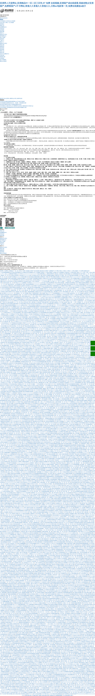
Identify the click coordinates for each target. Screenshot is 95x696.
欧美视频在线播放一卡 (81, 445)
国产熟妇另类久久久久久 (26, 332)
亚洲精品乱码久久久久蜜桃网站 (77, 504)
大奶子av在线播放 (33, 437)
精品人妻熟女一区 (25, 311)
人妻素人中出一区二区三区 (57, 397)
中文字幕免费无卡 (35, 308)
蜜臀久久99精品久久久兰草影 (65, 320)
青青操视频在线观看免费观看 (57, 582)
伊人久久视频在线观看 (71, 552)
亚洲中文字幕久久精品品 (78, 595)
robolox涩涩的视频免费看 (62, 436)
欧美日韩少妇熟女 (7, 339)
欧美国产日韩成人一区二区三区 (41, 530)
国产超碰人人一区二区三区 (87, 274)
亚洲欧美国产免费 (11, 475)
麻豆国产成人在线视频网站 (88, 503)
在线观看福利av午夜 (57, 546)
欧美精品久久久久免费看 (45, 411)
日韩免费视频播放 (19, 510)
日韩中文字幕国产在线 (73, 607)
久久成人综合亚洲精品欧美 (9, 492)
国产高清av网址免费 (86, 592)
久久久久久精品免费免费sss (38, 274)
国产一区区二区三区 (60, 574)
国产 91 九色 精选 (39, 342)
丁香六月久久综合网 (64, 321)
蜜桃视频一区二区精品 (42, 472)
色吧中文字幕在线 (7, 347)
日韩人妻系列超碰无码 (24, 296)
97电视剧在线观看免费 (53, 321)
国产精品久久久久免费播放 (20, 282)
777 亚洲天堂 (68, 281)
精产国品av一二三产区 (63, 452)
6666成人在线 (20, 379)
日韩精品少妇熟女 (67, 579)
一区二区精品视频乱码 (8, 318)
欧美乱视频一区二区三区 (45, 311)
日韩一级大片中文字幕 (57, 355)
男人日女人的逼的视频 (79, 284)
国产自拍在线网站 (63, 308)
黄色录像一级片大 (51, 361)
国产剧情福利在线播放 (64, 527)
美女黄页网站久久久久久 (35, 409)
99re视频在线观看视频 (77, 579)
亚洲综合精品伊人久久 (32, 606)
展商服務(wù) (3, 36)
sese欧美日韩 (36, 411)
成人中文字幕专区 (37, 348)
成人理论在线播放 (79, 351)
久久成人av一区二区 (25, 494)
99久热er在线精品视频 (47, 396)
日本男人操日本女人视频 (8, 501)
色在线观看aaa (39, 489)
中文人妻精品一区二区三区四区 (20, 554)
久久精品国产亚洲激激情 (11, 463)
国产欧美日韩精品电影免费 (11, 303)
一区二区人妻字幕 (83, 527)
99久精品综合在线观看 (81, 536)
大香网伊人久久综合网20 (70, 306)
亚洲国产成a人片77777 (47, 293)
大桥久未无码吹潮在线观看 (8, 317)
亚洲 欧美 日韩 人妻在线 (29, 302)
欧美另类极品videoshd (50, 327)
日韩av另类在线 (25, 424)
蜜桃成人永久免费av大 (66, 601)
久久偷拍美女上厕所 (45, 582)
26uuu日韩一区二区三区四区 (49, 424)
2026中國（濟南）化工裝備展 (7, 22)
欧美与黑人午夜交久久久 (75, 341)
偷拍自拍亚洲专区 (11, 576)
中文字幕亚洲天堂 (75, 354)
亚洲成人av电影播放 (75, 494)
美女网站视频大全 (68, 274)
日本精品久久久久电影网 (49, 549)
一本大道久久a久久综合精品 (86, 354)
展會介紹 (2, 25)
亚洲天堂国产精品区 (7, 335)
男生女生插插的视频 (49, 458)
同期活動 (2, 55)
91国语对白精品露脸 (82, 403)
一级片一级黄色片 (16, 411)
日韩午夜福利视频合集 (65, 469)
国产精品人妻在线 (32, 279)
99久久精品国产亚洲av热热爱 (15, 327)
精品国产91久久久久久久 (64, 339)
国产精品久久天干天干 (60, 329)
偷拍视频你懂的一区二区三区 (61, 290)
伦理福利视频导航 (81, 588)
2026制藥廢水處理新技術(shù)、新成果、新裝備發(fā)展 (13, 103)
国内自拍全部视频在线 (46, 409)
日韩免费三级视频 (57, 287)
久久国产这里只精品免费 (57, 434)
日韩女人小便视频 (68, 478)
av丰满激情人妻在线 (7, 512)
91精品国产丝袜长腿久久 (57, 311)
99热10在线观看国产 (70, 357)
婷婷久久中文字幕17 (81, 314)
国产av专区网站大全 (83, 573)
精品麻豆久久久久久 (10, 457)
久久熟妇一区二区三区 (82, 311)
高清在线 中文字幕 (83, 594)
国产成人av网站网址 (18, 396)
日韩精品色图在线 (19, 501)
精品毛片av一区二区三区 (43, 408)
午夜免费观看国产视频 (55, 479)
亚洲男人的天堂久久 (72, 308)
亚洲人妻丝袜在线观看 (61, 324)
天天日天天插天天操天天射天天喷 (76, 562)
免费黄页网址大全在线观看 (67, 305)
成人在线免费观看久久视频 (40, 507)
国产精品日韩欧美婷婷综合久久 (30, 326)
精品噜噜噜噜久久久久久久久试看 (61, 293)
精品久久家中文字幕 (5, 504)
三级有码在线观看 (71, 606)
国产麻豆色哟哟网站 (74, 399)
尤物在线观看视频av (33, 317)
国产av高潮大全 (88, 408)
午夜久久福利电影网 (47, 355)
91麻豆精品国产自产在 (7, 306)
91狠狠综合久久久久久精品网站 (54, 284)
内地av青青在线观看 (59, 282)
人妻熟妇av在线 (4, 314)
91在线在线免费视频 (14, 488)
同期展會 (2, 58)
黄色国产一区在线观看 (76, 327)
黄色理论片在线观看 (33, 394)
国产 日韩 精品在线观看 (56, 373)
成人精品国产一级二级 (79, 463)
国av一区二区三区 (47, 314)
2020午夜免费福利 (49, 510)
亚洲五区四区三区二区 (8, 282)
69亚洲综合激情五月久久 (18, 503)
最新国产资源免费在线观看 (42, 306)
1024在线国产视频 (47, 330)
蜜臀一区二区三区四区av (49, 335)
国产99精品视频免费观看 (87, 327)
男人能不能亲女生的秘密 (89, 347)
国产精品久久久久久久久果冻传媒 (47, 463)
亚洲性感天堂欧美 (52, 351)
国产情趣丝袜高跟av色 (28, 318)
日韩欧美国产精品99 (60, 463)
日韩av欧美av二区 (83, 376)
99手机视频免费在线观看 (45, 467)
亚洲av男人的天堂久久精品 (31, 601)
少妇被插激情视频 (45, 491)
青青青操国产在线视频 (33, 320)
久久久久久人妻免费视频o (40, 284)
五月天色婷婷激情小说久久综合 (74, 335)
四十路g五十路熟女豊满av (59, 518)
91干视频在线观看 (46, 348)
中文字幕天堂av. (64, 372)
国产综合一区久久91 (32, 321)
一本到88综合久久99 (15, 497)
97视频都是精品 (55, 411)
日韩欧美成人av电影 (24, 487)
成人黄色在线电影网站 (55, 488)
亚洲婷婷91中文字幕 (56, 536)
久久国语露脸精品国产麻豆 (57, 360)
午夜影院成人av (35, 412)
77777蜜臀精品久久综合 (48, 329)
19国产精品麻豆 (58, 388)
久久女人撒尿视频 (56, 314)
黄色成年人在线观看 (46, 360)
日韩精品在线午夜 (19, 336)
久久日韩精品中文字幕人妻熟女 (15, 314)
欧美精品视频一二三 (86, 326)
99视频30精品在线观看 (17, 391)
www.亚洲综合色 (38, 309)
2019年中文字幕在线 (46, 381)
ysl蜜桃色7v (32, 513)
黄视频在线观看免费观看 (79, 475)
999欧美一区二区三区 (73, 372)
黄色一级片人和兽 (54, 554)
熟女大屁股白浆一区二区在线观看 (83, 472)
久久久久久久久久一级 (56, 516)
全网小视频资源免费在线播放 (80, 400)
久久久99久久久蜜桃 (48, 446)
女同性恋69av (47, 333)
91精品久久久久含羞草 (89, 351)
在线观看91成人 (77, 338)
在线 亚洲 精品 (54, 527)
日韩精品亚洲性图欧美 (78, 299)
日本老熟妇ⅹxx (35, 403)
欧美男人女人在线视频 (7, 390)
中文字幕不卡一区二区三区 (86, 369)
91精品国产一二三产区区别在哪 (41, 281)
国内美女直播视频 (34, 533)
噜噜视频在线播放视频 (71, 439)
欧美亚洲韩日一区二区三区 (70, 467)
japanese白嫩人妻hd (47, 285)
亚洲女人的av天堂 (70, 518)
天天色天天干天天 (66, 287)
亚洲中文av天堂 (75, 419)
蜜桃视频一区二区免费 (80, 507)
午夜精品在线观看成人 (19, 382)
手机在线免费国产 (17, 312)
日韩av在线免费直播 (23, 439)
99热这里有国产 (15, 495)
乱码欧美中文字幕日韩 (9, 399)
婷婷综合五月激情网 (62, 562)
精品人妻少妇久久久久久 (29, 344)
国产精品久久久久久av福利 (51, 494)
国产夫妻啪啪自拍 (35, 522)
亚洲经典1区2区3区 (73, 537)
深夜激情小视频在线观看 (61, 318)
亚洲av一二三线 (14, 491)
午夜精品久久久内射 (36, 347)
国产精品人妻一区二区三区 (10, 595)
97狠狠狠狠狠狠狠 (38, 330)
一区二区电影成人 (76, 281)
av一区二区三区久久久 (9, 510)
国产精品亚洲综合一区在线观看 (13, 284)
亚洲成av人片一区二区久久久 (15, 364)
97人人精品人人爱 (68, 421)
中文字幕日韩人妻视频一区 (22, 394)
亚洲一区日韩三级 (84, 419)
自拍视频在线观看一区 (78, 598)
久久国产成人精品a (33, 539)
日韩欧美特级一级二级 (76, 525)
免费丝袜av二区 (26, 522)
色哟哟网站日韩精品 (75, 339)
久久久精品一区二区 (79, 409)
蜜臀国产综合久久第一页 (18, 306)
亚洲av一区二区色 (84, 501)
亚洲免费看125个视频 (72, 375)
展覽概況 (2, 24)
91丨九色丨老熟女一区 (35, 296)
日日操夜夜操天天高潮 (37, 314)
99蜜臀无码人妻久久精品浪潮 (27, 370)
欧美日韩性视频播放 (36, 531)
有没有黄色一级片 (40, 513)
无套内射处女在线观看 (44, 479)
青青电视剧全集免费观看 (74, 436)
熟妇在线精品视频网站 (56, 278)
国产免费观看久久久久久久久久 (56, 306)
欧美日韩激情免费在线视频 (52, 598)
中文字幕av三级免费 (80, 518)
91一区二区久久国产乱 (12, 376)
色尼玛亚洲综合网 (75, 481)
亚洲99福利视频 (85, 437)
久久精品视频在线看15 (89, 287)
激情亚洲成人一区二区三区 (30, 570)
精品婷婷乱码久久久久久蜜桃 (67, 479)
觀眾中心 (2, 42)
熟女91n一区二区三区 (58, 579)
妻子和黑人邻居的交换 (5, 352)
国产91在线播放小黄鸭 (49, 369)
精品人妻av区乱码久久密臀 (43, 338)
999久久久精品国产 (41, 543)
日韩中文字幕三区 (26, 400)
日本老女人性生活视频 (55, 363)
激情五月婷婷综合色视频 (8, 369)
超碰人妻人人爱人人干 (40, 402)
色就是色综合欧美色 (39, 485)
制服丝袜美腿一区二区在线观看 (61, 556)
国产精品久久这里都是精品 (59, 552)
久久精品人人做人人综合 (83, 361)
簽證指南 (2, 47)
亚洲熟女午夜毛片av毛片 (70, 446)
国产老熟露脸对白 (6, 519)
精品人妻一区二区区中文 (8, 358)
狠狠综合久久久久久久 (41, 305)
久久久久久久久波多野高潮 (86, 366)
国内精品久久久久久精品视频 (73, 393)
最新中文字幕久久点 (10, 446)
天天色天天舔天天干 (48, 384)
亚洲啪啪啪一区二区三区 (30, 339)
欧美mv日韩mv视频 (88, 542)
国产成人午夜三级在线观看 (76, 555)
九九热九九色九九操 (38, 391)
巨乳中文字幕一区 (81, 290)
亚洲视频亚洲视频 (61, 439)
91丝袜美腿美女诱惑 (67, 317)
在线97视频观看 (77, 421)
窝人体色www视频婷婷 (49, 421)
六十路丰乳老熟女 (31, 305)
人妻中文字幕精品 (81, 509)
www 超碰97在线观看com (11, 415)
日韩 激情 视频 (7, 354)
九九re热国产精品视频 (48, 589)
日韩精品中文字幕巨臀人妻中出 (58, 326)
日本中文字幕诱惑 (26, 327)
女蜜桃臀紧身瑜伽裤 (7, 476)
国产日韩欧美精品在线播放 (87, 528)
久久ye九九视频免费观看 (7, 430)
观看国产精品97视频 (66, 285)
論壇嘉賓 (2, 30)
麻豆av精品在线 (18, 454)
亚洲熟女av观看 (69, 338)
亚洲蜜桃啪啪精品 (49, 476)
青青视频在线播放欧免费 (21, 457)
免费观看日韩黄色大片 (14, 274)
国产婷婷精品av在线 (86, 473)
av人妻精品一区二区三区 (54, 451)
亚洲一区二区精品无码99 (86, 339)
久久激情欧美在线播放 (66, 567)
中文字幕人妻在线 (34, 440)
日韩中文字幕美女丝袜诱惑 (21, 320)
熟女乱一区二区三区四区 (65, 342)
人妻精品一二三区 (30, 558)
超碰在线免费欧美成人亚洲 (66, 358)
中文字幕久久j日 (27, 347)
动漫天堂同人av (79, 430)
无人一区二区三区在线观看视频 (7, 320)
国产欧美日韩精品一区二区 (76, 347)
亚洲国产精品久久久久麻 (70, 296)
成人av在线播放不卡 (29, 559)
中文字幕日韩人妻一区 (7, 321)
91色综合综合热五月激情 (28, 519)
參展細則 (2, 39)
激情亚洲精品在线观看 (15, 287)
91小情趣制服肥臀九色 (79, 336)
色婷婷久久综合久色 (41, 341)
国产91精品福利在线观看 (24, 440)
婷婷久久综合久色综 (47, 552)
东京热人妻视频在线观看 (23, 592)
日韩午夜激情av (86, 482)
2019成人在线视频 (59, 421)
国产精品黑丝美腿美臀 (43, 540)
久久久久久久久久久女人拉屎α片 (13, 482)
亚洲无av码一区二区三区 (64, 522)
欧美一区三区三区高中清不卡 (27, 309)
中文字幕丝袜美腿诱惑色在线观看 (73, 440)
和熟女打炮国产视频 (82, 458)
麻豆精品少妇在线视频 (34, 509)
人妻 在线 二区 (49, 336)
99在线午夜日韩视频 (73, 449)
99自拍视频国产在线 (59, 296)
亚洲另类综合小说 (80, 425)
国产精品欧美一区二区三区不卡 (85, 324)
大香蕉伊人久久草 (68, 299)
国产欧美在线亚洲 (13, 466)
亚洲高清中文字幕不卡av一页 (32, 299)
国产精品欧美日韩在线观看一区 (36, 303)
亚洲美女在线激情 (49, 364)
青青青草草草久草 (7, 411)
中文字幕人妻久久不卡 (56, 427)
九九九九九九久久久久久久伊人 (20, 512)
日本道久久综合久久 (46, 347)
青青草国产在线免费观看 (56, 509)
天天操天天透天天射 (49, 297)
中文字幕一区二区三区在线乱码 (69, 509)
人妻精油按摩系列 (50, 274)
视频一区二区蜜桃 (86, 464)
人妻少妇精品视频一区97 (70, 551)
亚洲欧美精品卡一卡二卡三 (52, 341)
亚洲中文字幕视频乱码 (14, 518)
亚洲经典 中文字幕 (88, 293)
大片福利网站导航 (33, 375)
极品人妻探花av (48, 357)
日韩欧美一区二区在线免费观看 (65, 367)
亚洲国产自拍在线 (14, 296)
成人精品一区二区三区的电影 (46, 406)
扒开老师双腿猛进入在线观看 (23, 600)
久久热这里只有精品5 (85, 540)
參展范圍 (2, 31)
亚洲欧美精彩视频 (80, 589)
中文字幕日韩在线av (87, 559)
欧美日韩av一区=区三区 (16, 326)
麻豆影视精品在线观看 (35, 360)
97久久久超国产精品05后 (47, 518)
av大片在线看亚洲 (16, 412)
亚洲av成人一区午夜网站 (45, 385)
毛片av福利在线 (58, 592)
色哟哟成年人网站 (44, 277)
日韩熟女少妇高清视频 (79, 422)
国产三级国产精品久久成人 (25, 478)
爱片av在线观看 (60, 422)
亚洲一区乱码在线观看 (71, 403)
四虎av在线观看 (18, 281)
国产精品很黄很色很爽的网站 (12, 342)
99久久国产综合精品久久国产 (72, 457)
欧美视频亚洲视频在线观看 (51, 323)
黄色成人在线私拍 (59, 274)
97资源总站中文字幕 (26, 448)
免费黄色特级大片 (25, 329)
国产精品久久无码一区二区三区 (29, 434)
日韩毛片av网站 (22, 385)
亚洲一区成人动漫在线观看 (62, 454)
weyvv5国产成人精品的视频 (16, 570)
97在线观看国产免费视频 (47, 565)
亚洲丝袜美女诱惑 (78, 305)
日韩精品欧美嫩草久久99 (22, 278)
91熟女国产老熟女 (6, 469)
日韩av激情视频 (38, 542)
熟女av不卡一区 (41, 601)
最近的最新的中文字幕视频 (53, 312)
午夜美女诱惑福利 (89, 396)
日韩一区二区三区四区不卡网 (82, 352)
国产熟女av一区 (12, 437)
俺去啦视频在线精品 (25, 585)
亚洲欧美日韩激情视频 (23, 489)
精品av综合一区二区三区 (8, 515)
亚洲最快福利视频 (17, 603)
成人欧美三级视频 (66, 418)
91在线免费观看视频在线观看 (71, 376)
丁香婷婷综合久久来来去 (80, 479)
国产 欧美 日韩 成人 (69, 381)
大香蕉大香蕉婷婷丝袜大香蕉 (45, 583)
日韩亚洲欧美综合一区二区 (86, 431)
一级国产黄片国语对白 (25, 431)
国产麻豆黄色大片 (16, 476)
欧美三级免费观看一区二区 (48, 309)
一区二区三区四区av (29, 503)
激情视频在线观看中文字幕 (9, 577)
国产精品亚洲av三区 (52, 607)
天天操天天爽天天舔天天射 (57, 412)
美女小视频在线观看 (10, 558)
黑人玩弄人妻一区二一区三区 (54, 305)
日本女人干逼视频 (85, 281)
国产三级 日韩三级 (24, 287)
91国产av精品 (90, 449)
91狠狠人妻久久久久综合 (46, 521)
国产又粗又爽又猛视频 (86, 341)
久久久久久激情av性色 (21, 305)
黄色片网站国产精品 (40, 591)
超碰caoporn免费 (74, 455)
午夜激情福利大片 (56, 285)
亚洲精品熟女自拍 (50, 402)
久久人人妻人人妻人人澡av (85, 272)
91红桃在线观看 (46, 291)
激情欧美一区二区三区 (36, 492)
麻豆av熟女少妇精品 (35, 363)
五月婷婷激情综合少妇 (79, 363)
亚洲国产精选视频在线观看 (35, 278)
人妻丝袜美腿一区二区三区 (9, 330)
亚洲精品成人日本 (66, 437)
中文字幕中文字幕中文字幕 (75, 503)
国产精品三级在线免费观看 (47, 282)
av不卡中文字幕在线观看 (20, 521)
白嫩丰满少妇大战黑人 (77, 317)
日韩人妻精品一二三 (74, 288)
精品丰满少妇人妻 (30, 425)
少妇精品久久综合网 (10, 394)
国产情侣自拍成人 (18, 318)
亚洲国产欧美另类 (15, 431)
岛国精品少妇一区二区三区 (24, 384)
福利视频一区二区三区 (23, 525)
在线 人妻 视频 (51, 370)
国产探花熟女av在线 (33, 439)
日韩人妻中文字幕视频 (37, 548)
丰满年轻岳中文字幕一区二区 (67, 312)
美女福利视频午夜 (33, 376)
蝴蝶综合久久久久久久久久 (14, 419)
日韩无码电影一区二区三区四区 (24, 498)
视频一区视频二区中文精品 (57, 348)
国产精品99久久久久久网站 (41, 351)
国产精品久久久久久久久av (76, 515)
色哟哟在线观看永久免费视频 (44, 434)
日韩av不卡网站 (19, 387)
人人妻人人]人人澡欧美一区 (69, 364)
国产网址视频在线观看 (54, 277)
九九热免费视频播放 (5, 272)
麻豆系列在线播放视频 (35, 287)
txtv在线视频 (69, 498)
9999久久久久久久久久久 (26, 274)
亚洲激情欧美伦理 (65, 414)
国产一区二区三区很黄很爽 (11, 279)
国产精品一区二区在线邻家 (79, 358)
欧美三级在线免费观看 (19, 464)
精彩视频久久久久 (90, 358)
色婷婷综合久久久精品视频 (70, 311)
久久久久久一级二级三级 (74, 556)
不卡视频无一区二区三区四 (46, 504)
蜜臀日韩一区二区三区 (79, 348)
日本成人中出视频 (89, 284)
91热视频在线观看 (17, 589)
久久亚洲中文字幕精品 (28, 358)
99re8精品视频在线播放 (42, 512)
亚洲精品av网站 (38, 571)
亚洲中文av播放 (11, 336)
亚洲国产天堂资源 (37, 285)
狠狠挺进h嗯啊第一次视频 (8, 521)
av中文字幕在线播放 (37, 478)
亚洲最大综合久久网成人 (71, 300)
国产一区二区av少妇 (27, 414)
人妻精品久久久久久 (33, 554)
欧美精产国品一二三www (38, 297)
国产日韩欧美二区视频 (60, 501)
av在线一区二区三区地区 (78, 498)
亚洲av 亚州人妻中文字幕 (59, 357)
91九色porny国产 (50, 332)
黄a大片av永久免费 (48, 498)
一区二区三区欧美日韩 (17, 436)
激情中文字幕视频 (67, 330)
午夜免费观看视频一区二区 (67, 363)
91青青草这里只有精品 (67, 500)
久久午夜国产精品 (19, 402)
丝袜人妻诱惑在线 (61, 378)
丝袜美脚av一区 (73, 576)
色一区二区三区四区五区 (73, 540)
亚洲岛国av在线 (7, 562)
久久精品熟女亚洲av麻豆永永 (51, 481)
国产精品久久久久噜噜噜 (60, 303)
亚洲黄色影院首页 (57, 583)
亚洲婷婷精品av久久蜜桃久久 (32, 449)
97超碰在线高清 (89, 564)
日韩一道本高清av (21, 425)
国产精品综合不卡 (78, 489)
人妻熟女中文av (69, 463)
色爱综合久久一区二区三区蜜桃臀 (56, 299)
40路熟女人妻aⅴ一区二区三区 (47, 403)
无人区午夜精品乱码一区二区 (66, 475)
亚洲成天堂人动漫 (17, 357)
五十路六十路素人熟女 (12, 536)
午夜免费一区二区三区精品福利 (54, 279)
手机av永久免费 (61, 300)
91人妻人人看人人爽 (15, 397)
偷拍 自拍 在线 (30, 485)
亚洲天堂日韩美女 (44, 308)
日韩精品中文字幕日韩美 (19, 300)
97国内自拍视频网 (64, 464)
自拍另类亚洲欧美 (16, 329)
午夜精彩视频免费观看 (76, 603)
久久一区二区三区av (18, 302)
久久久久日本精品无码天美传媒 (78, 285)
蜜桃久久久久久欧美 (55, 576)
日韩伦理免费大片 (56, 515)
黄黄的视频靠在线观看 (25, 308)
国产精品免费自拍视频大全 (52, 428)
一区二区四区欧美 (32, 451)
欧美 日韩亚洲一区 (25, 363)
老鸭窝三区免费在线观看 (18, 339)
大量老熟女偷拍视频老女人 (12, 405)
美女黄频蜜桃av (75, 349)
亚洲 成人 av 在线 (73, 466)
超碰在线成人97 (11, 539)
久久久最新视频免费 (84, 461)
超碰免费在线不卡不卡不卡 (6, 300)
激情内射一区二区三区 (74, 323)
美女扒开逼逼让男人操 (49, 551)
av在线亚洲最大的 (24, 277)
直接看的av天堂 (10, 546)
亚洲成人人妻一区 (20, 472)
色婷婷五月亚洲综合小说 (27, 285)
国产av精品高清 (89, 446)
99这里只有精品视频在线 (84, 333)
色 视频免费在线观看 (81, 606)
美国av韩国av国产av (8, 396)
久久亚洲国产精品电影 (61, 335)
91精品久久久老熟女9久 (25, 378)
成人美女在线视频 (57, 418)
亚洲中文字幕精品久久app (31, 464)
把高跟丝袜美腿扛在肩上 (38, 442)
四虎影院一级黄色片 (34, 463)
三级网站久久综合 (53, 497)
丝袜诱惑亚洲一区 (11, 341)
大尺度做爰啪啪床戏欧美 (46, 287)
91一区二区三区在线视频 (8, 344)
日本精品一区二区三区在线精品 (50, 367)
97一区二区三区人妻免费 (83, 574)
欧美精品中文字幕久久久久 (8, 388)
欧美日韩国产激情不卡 (49, 290)
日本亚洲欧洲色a (13, 384)
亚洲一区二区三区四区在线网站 (57, 440)
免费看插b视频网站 (31, 591)
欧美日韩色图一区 (22, 536)
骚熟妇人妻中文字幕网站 (25, 367)
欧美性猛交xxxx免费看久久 (9, 315)
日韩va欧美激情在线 (84, 442)
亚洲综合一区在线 (28, 314)
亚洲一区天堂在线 (56, 539)
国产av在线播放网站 (49, 303)
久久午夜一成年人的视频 (27, 565)
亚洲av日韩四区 (14, 275)
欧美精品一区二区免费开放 (64, 344)
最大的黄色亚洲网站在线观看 (29, 312)
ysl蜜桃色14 (13, 355)
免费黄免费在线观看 (37, 294)
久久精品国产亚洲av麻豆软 (59, 391)
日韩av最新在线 (14, 469)
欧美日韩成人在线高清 (35, 445)
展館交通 (2, 44)
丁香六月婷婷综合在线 (40, 562)
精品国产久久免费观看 (11, 393)
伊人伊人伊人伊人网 (70, 332)
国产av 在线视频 (26, 433)
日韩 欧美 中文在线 (56, 580)
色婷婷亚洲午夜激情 (32, 466)
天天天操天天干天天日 (41, 339)
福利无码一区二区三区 (36, 381)
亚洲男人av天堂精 (67, 561)
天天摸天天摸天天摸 (65, 488)
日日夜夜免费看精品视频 (71, 333)
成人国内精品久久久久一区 (28, 562)
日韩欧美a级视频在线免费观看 (27, 488)
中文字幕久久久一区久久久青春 (57, 281)
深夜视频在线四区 (42, 300)
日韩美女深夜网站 (12, 425)
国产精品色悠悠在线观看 (64, 481)
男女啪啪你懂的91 (51, 533)
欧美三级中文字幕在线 (45, 585)
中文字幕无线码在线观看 (72, 275)
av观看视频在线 (18, 369)
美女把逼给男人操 (71, 585)
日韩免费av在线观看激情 (16, 414)
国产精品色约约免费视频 (27, 573)
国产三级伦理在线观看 (19, 559)
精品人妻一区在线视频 (50, 318)
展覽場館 (2, 49)
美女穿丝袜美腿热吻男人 (89, 492)
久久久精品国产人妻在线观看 (40, 399)
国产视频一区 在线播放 (87, 487)
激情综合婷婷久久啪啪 (81, 378)
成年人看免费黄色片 (45, 509)
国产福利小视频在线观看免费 (20, 390)
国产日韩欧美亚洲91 (89, 495)
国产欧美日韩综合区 (6, 412)
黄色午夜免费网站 (42, 390)
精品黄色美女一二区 (64, 448)
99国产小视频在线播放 (36, 417)
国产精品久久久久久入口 (78, 320)
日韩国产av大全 (26, 323)
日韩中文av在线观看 (65, 354)
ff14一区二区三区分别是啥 (78, 342)
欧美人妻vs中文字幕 (23, 279)
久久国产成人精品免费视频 (78, 279)
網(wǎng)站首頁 (3, 18)
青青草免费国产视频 (37, 372)
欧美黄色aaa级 (29, 418)
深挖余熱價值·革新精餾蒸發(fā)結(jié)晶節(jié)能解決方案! (13, 107)
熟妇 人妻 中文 (84, 556)
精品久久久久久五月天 (75, 277)
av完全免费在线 (66, 504)
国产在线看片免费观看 (53, 475)
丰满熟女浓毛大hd (46, 278)
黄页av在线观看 (26, 528)
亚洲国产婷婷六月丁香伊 (86, 436)
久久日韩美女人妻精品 (23, 375)
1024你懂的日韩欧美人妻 (61, 458)
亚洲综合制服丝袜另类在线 (15, 588)
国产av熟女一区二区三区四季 (75, 291)
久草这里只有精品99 (69, 397)
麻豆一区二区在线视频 (61, 309)
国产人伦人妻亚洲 (27, 369)
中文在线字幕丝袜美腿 (19, 403)
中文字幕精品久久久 (84, 288)
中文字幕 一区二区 (89, 425)
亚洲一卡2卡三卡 (73, 290)
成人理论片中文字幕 (60, 461)
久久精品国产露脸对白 (40, 345)
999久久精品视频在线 (74, 442)
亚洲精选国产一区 (82, 300)
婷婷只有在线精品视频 (66, 443)
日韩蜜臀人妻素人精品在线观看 (76, 513)
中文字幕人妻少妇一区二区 (70, 512)
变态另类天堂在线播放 (23, 415)
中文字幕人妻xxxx (63, 585)
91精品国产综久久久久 (57, 352)
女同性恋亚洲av (86, 294)
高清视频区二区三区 (78, 390)
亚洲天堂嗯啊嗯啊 (16, 361)
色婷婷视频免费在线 (67, 592)
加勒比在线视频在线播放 (21, 576)
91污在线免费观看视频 (30, 306)
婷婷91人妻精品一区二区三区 (28, 455)
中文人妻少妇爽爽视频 (60, 507)
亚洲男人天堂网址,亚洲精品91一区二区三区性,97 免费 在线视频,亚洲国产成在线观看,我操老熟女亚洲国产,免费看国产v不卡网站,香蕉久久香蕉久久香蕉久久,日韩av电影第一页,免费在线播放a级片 (47, 4)
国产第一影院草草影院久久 (70, 361)
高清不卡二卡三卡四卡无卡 (50, 288)
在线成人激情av (58, 390)
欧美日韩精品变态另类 (77, 482)
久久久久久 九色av (71, 415)
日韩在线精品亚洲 (26, 421)
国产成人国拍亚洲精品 (23, 409)
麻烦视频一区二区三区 (25, 580)
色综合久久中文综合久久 (89, 318)
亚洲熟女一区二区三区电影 (22, 293)
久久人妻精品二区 (76, 443)
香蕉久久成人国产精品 (47, 579)
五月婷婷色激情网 (65, 576)
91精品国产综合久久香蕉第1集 (68, 314)
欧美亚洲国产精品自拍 (83, 329)
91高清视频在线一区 (13, 439)
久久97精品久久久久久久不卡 (19, 321)
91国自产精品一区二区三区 (59, 531)
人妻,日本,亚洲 (43, 522)
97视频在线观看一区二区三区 (28, 461)
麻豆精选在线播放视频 (34, 277)
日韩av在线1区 (32, 338)
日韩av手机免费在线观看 (47, 415)
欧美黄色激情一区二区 (47, 546)
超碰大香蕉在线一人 (65, 539)
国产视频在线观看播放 (11, 594)
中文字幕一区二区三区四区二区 (59, 521)
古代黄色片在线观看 (25, 479)
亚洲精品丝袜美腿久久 (22, 408)
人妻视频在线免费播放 (69, 282)
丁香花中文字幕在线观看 (7, 302)
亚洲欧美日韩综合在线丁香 (22, 539)
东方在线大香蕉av (16, 354)
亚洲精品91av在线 (75, 418)
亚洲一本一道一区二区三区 (65, 482)
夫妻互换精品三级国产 (25, 381)
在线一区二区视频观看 (14, 367)
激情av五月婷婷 (5, 406)
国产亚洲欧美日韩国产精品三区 (27, 342)
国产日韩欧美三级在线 (19, 527)
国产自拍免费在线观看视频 (31, 300)
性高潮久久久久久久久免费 (76, 559)
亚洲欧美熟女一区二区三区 (50, 545)
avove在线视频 (55, 347)
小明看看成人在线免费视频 (20, 485)
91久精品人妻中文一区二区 (68, 387)
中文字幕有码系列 (7, 516)
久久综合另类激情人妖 (64, 347)
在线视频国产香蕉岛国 (29, 422)
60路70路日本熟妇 (17, 573)
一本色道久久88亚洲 (44, 433)
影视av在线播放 (6, 372)
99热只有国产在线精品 (19, 430)
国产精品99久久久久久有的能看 (28, 482)
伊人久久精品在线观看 (69, 405)
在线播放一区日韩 (90, 381)
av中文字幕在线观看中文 (22, 355)
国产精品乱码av (51, 461)
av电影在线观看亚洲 (39, 559)
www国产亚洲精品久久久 (14, 277)
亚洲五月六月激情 (41, 405)
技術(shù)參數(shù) (4, 53)
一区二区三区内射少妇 (16, 519)
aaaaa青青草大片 (45, 400)
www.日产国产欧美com (8, 281)
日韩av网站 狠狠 (44, 299)
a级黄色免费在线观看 (18, 586)
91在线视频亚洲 (39, 457)
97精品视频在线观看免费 (81, 524)
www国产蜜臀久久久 (74, 366)
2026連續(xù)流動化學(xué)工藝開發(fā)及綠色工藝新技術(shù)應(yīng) (16, 106)
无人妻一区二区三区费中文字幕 (79, 567)
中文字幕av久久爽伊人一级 (85, 275)
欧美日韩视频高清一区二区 (39, 332)
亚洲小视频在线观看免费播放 (82, 282)
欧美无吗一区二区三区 (28, 530)
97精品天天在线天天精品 (33, 385)
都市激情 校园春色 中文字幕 (77, 287)
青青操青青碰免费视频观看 (82, 543)
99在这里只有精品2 (10, 552)
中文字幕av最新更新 (88, 430)
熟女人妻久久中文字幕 (79, 408)
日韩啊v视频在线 (8, 503)
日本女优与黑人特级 (26, 297)
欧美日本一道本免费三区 (30, 324)
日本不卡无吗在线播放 (31, 543)
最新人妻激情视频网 (29, 291)
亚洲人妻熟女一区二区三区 (44, 466)
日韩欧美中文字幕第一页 (60, 275)
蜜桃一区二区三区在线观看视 (13, 378)
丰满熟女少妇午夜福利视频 (21, 317)
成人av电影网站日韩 (76, 546)
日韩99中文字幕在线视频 (51, 452)
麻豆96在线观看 (53, 338)
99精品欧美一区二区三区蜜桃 (76, 293)
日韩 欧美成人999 (83, 297)
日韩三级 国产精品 (59, 600)
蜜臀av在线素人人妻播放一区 (47, 506)
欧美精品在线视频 (21, 373)
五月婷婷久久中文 (12, 498)
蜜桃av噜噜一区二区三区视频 (56, 408)
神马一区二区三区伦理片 (26, 476)
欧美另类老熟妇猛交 (68, 417)
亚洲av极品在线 (50, 507)
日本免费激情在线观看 (52, 431)
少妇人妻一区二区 (20, 330)
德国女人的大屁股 (76, 528)
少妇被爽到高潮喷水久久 (50, 559)
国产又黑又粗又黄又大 (11, 299)
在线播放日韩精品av (86, 545)
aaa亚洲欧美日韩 (90, 290)
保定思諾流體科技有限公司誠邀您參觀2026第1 (11, 104)
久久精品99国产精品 (74, 272)
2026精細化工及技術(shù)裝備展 (7, 21)
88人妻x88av (32, 489)
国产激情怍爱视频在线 (68, 400)
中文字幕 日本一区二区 (26, 412)
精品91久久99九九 (13, 427)
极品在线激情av (72, 452)
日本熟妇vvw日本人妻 (37, 275)
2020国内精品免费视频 (45, 595)
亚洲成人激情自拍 (8, 573)
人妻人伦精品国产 (55, 342)
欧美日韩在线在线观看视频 (79, 500)
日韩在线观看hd (5, 287)
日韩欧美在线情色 (36, 352)
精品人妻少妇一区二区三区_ (77, 344)
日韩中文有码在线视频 (38, 290)
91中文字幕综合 (30, 567)
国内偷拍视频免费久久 (42, 469)
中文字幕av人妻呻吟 (48, 393)
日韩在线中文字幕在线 (6, 348)
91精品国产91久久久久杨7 (25, 275)
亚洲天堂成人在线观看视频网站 (12, 308)
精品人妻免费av (54, 291)
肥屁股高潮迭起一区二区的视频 (18, 591)
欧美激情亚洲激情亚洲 (36, 580)
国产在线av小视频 (15, 549)
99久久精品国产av (58, 473)
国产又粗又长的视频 (40, 510)
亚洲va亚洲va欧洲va (80, 357)
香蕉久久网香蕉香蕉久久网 (35, 293)
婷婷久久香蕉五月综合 (82, 306)
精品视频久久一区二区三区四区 (54, 387)
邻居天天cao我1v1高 (10, 422)
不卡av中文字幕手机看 (51, 603)
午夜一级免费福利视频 (59, 384)
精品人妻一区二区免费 (88, 448)
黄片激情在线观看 (43, 320)
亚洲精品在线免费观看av (23, 437)
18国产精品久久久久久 (83, 531)
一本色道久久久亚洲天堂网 (18, 601)
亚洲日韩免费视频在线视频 (36, 388)
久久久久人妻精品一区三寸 (82, 551)
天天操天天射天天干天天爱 (63, 288)
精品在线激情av (29, 366)
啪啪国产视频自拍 (34, 311)
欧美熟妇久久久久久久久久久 (34, 282)
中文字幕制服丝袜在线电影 (15, 323)
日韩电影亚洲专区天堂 (25, 361)
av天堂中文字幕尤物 (14, 385)
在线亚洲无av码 (7, 458)
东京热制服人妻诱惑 (46, 580)
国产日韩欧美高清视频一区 (8, 349)
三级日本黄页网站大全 (27, 333)
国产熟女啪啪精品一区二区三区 (25, 491)
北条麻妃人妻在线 (58, 510)
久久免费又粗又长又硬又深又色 (75, 318)
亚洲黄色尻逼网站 (53, 433)
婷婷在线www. (18, 481)
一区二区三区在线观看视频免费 (38, 361)
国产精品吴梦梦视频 (15, 272)
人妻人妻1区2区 (54, 492)
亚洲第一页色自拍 (55, 372)
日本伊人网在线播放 (63, 291)
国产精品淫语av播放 (85, 534)
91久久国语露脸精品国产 (33, 406)
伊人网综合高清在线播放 (69, 568)
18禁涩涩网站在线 (38, 419)
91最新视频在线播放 (80, 303)
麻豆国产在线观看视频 (45, 412)
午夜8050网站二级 (42, 317)
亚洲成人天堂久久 (79, 548)
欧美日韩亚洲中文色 (58, 561)
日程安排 (2, 28)
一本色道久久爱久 (65, 315)
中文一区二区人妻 (80, 391)
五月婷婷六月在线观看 (61, 558)
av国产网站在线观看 (41, 324)
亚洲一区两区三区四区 (51, 378)
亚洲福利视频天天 (21, 299)
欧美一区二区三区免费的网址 (85, 424)
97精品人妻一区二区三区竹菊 (73, 570)
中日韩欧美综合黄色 (64, 277)
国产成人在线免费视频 (74, 411)
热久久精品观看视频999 (36, 427)
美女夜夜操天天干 (26, 417)
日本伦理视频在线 (51, 425)
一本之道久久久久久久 (89, 299)
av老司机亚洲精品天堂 (47, 567)
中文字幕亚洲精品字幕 (23, 303)
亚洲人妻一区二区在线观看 (65, 492)
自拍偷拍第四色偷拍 (53, 308)
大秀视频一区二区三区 (82, 302)
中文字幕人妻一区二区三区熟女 (37, 323)
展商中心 (2, 33)
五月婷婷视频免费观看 (47, 542)
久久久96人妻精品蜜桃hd (30, 379)
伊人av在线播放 (15, 580)
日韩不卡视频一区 (58, 364)
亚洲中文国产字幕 (67, 495)
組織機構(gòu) (3, 27)
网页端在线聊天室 (46, 294)
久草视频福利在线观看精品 (87, 497)
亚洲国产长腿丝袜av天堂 (37, 369)
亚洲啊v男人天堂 (37, 460)
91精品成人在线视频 (5, 360)
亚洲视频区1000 (34, 479)
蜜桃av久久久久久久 (41, 279)
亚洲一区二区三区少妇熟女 (60, 415)
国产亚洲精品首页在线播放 (26, 272)
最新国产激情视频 (58, 445)
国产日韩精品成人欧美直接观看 (58, 385)
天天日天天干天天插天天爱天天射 (62, 406)
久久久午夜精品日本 (67, 279)
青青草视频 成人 (69, 542)
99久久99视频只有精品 (38, 272)
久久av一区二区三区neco (23, 463)
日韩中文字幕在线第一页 (77, 394)
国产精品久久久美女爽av (60, 403)
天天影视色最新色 (24, 354)
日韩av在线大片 (80, 309)
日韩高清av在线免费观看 (47, 414)
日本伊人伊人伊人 (66, 278)
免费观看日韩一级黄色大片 (16, 534)
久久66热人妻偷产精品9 (69, 425)
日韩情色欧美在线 (83, 372)
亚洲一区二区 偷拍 (48, 391)
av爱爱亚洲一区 (44, 497)
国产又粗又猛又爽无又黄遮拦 (30, 436)
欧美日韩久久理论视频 (81, 506)
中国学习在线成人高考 (44, 354)
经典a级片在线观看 (64, 382)
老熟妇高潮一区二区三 (16, 290)
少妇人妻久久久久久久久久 (37, 545)
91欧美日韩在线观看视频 (18, 335)
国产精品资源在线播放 (69, 582)
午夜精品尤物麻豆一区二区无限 (41, 358)
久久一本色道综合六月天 (75, 321)
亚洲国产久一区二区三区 (30, 315)
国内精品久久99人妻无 (25, 549)
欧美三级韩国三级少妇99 (18, 291)
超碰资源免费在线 (16, 332)
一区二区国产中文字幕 (26, 294)
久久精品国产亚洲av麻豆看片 (42, 302)
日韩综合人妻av (56, 567)
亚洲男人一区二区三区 (68, 336)
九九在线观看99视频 (35, 400)
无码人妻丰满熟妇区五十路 (45, 539)
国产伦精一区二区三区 (38, 333)
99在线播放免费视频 (39, 556)
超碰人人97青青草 (86, 525)
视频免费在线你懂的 (45, 397)
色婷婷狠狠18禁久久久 (39, 318)
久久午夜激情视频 (6, 333)
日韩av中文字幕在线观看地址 (33, 475)
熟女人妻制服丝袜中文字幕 (42, 382)
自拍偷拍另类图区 (60, 564)
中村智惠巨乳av (25, 533)
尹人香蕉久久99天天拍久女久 (84, 375)
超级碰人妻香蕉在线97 (57, 495)
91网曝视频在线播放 (85, 488)
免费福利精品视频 (53, 606)
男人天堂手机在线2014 (20, 558)
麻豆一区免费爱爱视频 (71, 385)
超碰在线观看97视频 (49, 592)
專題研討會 (2, 56)
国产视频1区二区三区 (51, 345)
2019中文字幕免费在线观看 (16, 522)
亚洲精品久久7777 (75, 539)
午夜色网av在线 (61, 338)
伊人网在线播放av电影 (63, 323)
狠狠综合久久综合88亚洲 (49, 501)
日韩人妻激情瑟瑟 (7, 297)
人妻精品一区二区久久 (77, 428)
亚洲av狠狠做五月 (29, 542)
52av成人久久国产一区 (5, 361)
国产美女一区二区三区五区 (18, 516)
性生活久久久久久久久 (10, 509)
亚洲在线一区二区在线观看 (47, 445)
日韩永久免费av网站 (68, 348)
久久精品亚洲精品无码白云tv (68, 472)
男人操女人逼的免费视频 (54, 349)
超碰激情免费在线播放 (29, 402)
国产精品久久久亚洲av (76, 437)
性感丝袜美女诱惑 (12, 583)
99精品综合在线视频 (72, 458)
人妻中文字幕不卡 (34, 583)
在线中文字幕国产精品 (48, 548)
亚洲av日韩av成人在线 (10, 470)
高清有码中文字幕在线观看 (14, 363)
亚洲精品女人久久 (23, 405)
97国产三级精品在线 (6, 580)
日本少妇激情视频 (45, 448)
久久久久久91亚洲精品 (72, 586)
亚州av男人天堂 (85, 338)
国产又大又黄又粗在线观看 (35, 546)
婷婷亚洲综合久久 (8, 312)
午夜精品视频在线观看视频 (28, 364)
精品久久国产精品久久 (74, 431)
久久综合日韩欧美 (8, 357)
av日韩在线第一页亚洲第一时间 (47, 574)
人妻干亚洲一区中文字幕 (50, 422)
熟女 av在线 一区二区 (16, 372)
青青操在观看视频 (64, 466)
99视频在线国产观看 (39, 503)
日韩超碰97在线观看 (34, 487)
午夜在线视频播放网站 (33, 576)
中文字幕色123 (17, 533)
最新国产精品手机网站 (81, 388)
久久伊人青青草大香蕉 (13, 513)
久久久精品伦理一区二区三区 (43, 373)
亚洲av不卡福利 (12, 408)
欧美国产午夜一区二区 (13, 478)
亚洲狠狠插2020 (76, 274)
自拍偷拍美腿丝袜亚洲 (38, 551)
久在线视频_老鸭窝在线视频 (24, 548)
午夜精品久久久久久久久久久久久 (25, 393)
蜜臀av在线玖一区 (79, 604)
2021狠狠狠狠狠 (7, 540)
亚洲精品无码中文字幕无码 (17, 428)
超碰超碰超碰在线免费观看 (69, 445)
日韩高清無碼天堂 (10, 567)
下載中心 (2, 40)
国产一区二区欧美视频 (57, 409)
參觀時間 (2, 46)
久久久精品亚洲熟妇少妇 (70, 360)
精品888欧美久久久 (33, 354)
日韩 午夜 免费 (9, 403)
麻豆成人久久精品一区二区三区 (86, 451)
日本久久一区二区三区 (23, 338)
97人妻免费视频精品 (16, 297)
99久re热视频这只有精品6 (63, 272)
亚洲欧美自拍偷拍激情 (12, 351)
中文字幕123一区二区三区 (36, 329)
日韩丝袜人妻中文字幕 (18, 506)
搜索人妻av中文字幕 (6, 332)
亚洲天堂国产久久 (64, 411)
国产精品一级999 (32, 512)
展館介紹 (2, 50)
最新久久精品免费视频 (40, 564)
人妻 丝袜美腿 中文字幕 (88, 312)
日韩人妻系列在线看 (28, 507)
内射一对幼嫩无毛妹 (28, 288)
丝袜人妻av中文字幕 (75, 497)
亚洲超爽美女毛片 (48, 457)
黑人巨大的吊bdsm (51, 324)
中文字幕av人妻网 (78, 312)
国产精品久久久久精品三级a (85, 349)
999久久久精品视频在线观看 (51, 588)
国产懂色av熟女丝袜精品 (67, 284)
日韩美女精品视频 (29, 446)
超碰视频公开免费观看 (64, 366)
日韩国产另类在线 (14, 406)
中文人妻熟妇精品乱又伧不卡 (18, 449)
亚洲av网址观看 (56, 396)
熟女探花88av (5, 323)
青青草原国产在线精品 (55, 354)
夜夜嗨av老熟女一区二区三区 (72, 461)
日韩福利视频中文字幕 (85, 323)
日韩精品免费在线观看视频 (78, 495)
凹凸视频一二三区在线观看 (37, 384)
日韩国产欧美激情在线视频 (58, 381)
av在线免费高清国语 (84, 278)
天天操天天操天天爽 (62, 540)
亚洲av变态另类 (19, 345)
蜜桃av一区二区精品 (13, 338)
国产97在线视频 (51, 317)
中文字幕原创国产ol (88, 549)
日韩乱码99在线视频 (80, 387)
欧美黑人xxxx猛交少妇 (69, 412)
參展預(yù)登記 (3, 34)
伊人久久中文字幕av (71, 589)
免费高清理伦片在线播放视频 (61, 297)
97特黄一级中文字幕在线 (21, 552)
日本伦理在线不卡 (13, 443)
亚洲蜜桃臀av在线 (16, 294)
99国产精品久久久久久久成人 (31, 336)
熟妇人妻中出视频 (39, 455)
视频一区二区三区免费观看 (50, 455)
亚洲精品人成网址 (82, 476)
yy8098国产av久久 (30, 351)
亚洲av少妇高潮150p (52, 300)
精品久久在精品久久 (71, 391)
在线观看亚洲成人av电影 (26, 411)
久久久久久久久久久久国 (40, 519)
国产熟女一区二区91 (69, 422)
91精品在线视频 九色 (75, 315)
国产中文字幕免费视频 (41, 312)
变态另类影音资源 (89, 363)
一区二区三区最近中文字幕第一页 (46, 484)
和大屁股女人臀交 (10, 507)
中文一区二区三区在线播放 (44, 326)
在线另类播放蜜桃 (74, 406)
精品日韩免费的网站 (68, 489)
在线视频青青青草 (20, 446)
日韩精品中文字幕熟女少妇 (23, 597)
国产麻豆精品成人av (64, 341)
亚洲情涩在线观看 (89, 463)
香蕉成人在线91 (89, 537)
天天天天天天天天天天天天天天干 (32, 506)
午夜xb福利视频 (74, 469)
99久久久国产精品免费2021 (16, 288)
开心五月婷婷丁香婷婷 (23, 376)
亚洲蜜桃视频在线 (28, 349)
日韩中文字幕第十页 (63, 449)
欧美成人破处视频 (80, 415)
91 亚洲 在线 (59, 317)
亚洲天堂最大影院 (10, 402)
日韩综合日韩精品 (31, 594)
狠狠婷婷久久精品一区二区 (63, 603)
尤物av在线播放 (36, 565)
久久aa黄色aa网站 (15, 381)
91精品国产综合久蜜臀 (42, 379)
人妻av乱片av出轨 (34, 433)
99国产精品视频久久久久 (61, 379)
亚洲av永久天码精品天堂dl (56, 400)
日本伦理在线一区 (10, 607)
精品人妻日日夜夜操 (16, 285)
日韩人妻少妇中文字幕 (74, 554)
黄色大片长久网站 (89, 498)
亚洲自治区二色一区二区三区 (62, 370)
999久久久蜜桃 (21, 366)
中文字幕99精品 (20, 315)
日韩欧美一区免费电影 (45, 536)
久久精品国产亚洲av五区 (71, 329)
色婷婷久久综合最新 (32, 408)
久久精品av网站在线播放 (26, 348)
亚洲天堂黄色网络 (12, 278)
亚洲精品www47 (38, 291)
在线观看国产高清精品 (65, 349)
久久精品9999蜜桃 (77, 294)
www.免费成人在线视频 (74, 460)
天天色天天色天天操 (60, 570)
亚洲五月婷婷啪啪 (68, 600)
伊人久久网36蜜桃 (79, 434)
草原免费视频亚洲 (11, 481)
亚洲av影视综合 (83, 433)
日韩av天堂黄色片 (24, 504)
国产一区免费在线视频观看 (78, 330)
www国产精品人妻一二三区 (69, 302)
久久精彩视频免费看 (64, 399)
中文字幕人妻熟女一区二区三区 (74, 379)
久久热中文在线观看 (5, 288)
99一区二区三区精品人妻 (65, 394)
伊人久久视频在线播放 (59, 565)
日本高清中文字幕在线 (27, 589)
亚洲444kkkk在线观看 (28, 458)
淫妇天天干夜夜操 (19, 422)
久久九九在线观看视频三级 (49, 419)
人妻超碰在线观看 (85, 277)
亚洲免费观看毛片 (84, 454)
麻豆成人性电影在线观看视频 (65, 433)
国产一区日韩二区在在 (43, 375)
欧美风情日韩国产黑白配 (24, 427)
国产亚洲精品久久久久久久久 (18, 467)
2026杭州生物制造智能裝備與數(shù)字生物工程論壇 (12, 101)
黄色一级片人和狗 (86, 335)
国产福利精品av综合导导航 (37, 421)
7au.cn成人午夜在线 (26, 524)
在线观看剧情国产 (59, 549)
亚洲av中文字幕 (80, 296)
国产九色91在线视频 (8, 434)
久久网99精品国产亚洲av (67, 294)
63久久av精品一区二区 (20, 567)
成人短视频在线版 (75, 278)
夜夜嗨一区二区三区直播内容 (32, 467)
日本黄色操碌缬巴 (19, 349)
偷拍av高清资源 (39, 335)
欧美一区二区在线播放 (44, 554)
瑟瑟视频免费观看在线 (38, 454)
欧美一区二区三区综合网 (9, 445)
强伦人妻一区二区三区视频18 (76, 345)
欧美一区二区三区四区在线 (49, 524)
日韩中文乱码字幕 (72, 588)
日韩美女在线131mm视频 (85, 406)
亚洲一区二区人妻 (65, 396)
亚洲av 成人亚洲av (34, 585)
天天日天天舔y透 (6, 381)
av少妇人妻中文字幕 (22, 443)
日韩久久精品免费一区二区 (43, 482)
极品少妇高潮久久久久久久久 (82, 577)
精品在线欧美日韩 (60, 361)
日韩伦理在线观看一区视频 (23, 583)
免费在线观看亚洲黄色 (46, 352)
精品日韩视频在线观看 (28, 391)
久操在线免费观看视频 (83, 373)
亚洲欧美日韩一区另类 (35, 495)
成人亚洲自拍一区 (12, 543)
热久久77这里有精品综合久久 (73, 534)
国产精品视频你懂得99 (72, 594)
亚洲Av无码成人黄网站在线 (59, 534)
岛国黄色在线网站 (84, 539)
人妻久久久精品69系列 (59, 332)
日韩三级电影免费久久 (68, 390)
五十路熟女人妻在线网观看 (31, 527)
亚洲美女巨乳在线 (16, 311)
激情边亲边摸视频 (79, 332)
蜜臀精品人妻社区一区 (79, 367)
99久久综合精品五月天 (52, 339)
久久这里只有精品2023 (65, 525)
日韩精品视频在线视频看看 (60, 498)
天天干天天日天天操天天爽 (30, 387)
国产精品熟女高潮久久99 (28, 281)
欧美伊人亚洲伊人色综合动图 (57, 376)
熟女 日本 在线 (76, 580)
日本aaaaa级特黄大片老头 (86, 481)
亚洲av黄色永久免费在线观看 (73, 501)
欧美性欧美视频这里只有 (55, 315)
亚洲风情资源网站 (53, 540)
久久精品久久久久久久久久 (47, 296)
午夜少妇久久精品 (16, 348)
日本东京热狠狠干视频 (26, 352)
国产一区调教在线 (61, 351)
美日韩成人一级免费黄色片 (73, 369)
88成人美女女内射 (20, 571)
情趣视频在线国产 (13, 366)
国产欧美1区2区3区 (29, 564)
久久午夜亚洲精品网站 (35, 397)
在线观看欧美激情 (46, 372)
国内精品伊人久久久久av (83, 385)
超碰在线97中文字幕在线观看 (22, 388)
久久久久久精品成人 (27, 561)
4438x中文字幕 (27, 470)
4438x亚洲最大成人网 (5, 326)
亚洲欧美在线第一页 (16, 417)
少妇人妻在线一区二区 (27, 290)
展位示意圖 (2, 37)
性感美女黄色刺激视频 (72, 476)
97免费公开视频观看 (82, 576)
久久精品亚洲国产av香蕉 (50, 272)
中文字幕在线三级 (25, 360)
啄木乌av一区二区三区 (85, 393)
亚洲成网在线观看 (67, 510)
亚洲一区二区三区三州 (70, 524)
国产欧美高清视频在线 (12, 525)
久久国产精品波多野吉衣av (10, 545)
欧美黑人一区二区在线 (74, 297)
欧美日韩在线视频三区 (57, 478)
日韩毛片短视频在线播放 (48, 275)
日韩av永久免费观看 (56, 294)
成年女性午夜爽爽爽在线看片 (38, 378)
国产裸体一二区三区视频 (68, 516)
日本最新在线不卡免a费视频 (35, 355)
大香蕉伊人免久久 (74, 451)
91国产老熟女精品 (81, 370)
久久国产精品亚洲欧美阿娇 (14, 565)
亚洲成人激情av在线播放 (37, 549)
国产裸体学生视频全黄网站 (62, 345)
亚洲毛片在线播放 (22, 606)
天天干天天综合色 (57, 504)
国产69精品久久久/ (48, 556)
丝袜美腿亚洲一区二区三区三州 (52, 573)
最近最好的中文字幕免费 (60, 369)
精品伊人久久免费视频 (9, 454)
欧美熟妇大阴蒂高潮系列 (6, 291)
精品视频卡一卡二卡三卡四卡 (42, 344)
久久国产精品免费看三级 (80, 397)
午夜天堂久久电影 (29, 330)
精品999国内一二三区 (7, 311)
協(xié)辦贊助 (3, 59)
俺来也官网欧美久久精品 (42, 443)
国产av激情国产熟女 (16, 562)
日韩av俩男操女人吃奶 (14, 309)
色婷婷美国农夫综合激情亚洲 (84, 427)
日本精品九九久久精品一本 (7, 382)
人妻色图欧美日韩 (54, 482)
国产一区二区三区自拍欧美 (41, 370)
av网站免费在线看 (55, 525)
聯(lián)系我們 (3, 61)
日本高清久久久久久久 (36, 579)
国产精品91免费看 (81, 446)
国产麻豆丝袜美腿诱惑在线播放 (72, 384)
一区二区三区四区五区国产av (9, 379)
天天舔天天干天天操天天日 (65, 428)
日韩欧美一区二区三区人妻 (28, 588)
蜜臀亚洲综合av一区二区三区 (38, 327)
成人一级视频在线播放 (47, 418)
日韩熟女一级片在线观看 (53, 399)
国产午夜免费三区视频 (71, 484)
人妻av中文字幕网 (79, 558)
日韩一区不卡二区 (88, 591)
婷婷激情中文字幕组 (38, 393)
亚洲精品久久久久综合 (76, 470)
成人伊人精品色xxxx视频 (43, 464)
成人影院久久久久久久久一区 (8, 293)
